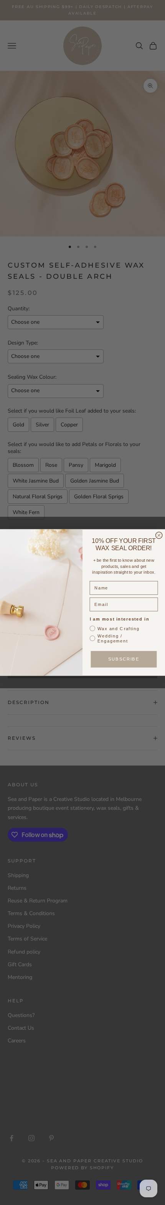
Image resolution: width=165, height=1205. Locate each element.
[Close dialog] (159, 535)
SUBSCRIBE (123, 659)
